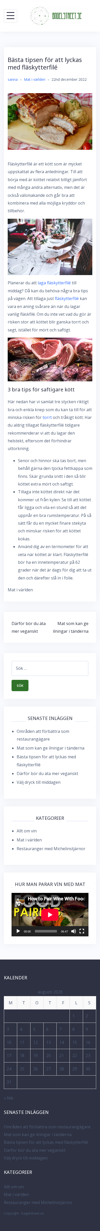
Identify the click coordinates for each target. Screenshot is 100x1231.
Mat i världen (34, 79)
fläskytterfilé (67, 298)
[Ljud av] (73, 931)
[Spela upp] (18, 931)
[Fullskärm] (81, 931)
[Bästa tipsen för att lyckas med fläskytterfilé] (50, 121)
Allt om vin (27, 831)
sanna (13, 79)
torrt (47, 417)
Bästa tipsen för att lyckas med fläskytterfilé (46, 1142)
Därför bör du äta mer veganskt (47, 773)
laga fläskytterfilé (54, 283)
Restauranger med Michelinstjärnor (51, 848)
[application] (50, 914)
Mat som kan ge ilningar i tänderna (50, 748)
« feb (8, 1098)
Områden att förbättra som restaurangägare (47, 1127)
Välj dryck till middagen (39, 782)
